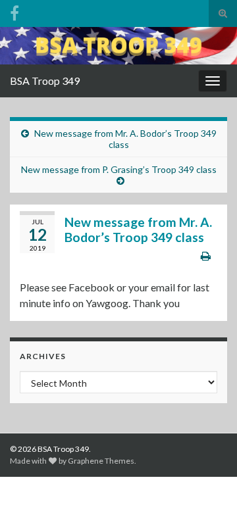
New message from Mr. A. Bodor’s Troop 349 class (125, 139)
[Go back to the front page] (118, 45)
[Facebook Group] (14, 10)
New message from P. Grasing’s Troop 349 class (119, 169)
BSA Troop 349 (45, 80)
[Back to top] (207, 483)
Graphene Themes (101, 461)
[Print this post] (206, 255)
